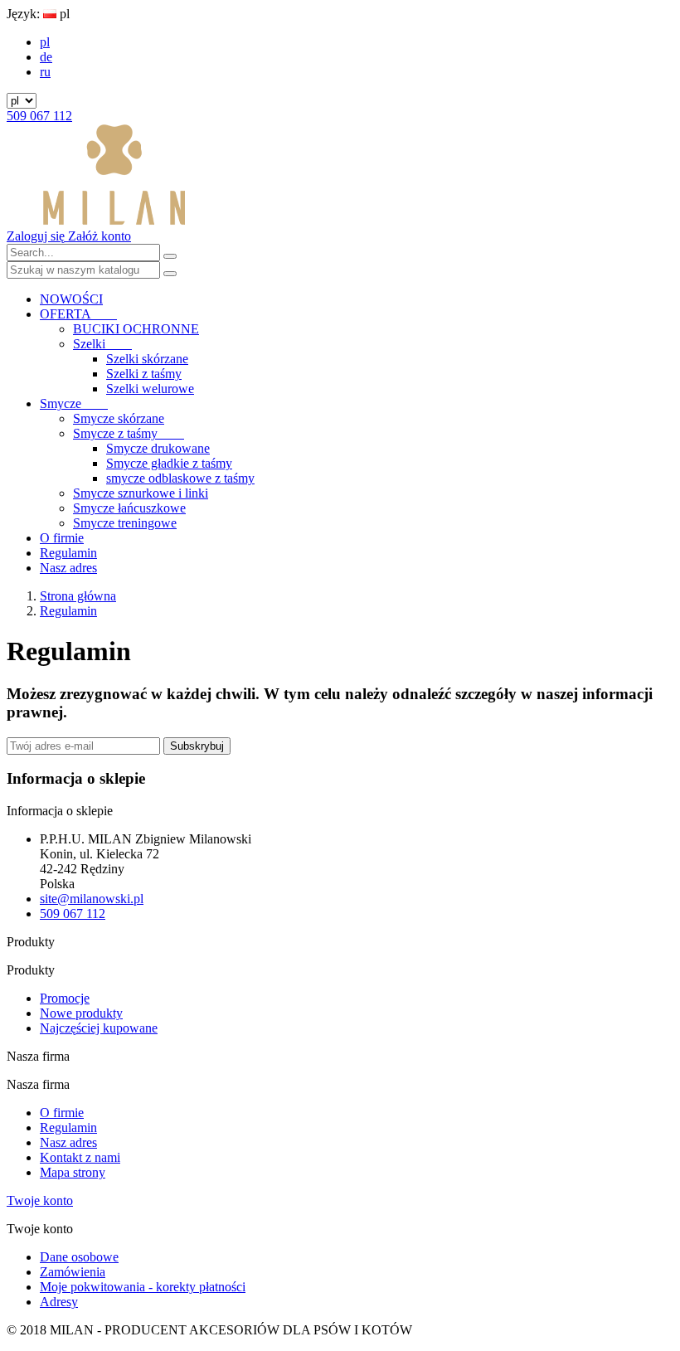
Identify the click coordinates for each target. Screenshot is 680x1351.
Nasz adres (68, 568)
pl (45, 42)
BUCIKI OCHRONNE (136, 329)
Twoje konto (40, 1200)
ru (45, 72)
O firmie (62, 538)
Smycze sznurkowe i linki (140, 493)
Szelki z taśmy (144, 374)
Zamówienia (72, 1272)
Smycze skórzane (118, 418)
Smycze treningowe (125, 523)
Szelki (102, 344)
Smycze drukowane (158, 448)
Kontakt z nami (80, 1157)
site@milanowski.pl (91, 899)
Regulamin (68, 553)
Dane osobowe (79, 1257)
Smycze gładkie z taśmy (169, 463)
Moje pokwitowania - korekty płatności (142, 1287)
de (46, 57)
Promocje (65, 998)
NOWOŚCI (71, 299)
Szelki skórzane (147, 359)
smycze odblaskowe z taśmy (180, 478)
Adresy (59, 1302)
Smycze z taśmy (128, 433)
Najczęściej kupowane (99, 1028)
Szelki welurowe (150, 388)
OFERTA (78, 314)
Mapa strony (72, 1172)
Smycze (74, 403)
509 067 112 (39, 116)
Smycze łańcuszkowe (129, 508)
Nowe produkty (81, 1013)
